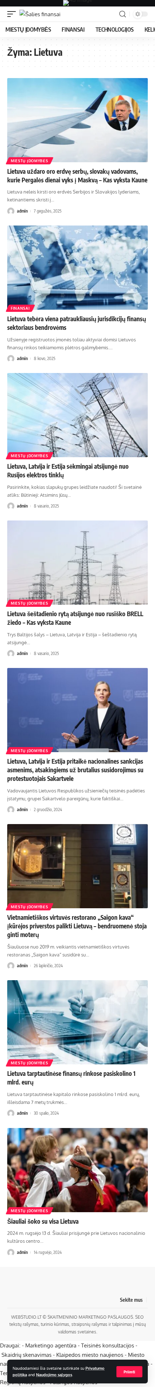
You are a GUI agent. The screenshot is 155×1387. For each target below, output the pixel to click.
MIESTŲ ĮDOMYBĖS (29, 161)
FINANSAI (20, 308)
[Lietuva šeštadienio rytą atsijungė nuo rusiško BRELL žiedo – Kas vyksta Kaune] (77, 562)
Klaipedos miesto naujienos (89, 1354)
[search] (123, 14)
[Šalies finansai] (40, 14)
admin (22, 211)
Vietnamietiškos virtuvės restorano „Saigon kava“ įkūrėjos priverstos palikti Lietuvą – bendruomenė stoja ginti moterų (77, 925)
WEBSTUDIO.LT (26, 1317)
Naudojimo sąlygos (54, 1374)
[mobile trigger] (13, 14)
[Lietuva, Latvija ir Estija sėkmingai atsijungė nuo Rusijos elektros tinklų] (77, 415)
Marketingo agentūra (50, 1345)
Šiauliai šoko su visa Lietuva (43, 1221)
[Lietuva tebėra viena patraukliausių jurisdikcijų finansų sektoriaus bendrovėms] (77, 268)
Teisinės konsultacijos (107, 1345)
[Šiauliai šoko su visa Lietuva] (77, 1170)
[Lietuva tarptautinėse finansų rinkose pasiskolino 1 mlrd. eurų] (77, 1022)
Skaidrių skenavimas (26, 1354)
